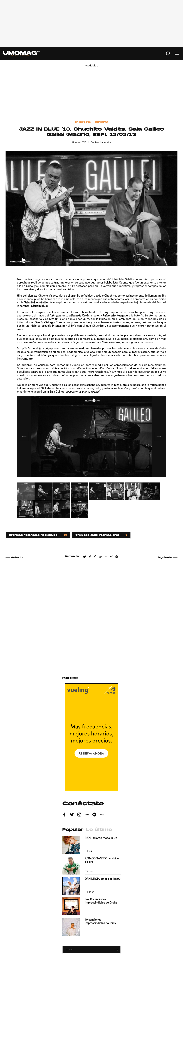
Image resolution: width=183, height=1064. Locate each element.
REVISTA (101, 122)
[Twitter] (72, 815)
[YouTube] (102, 815)
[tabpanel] (91, 436)
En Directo (83, 122)
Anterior (17, 557)
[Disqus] (92, 613)
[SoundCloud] (87, 815)
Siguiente (165, 557)
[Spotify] (94, 815)
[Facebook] (64, 815)
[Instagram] (79, 815)
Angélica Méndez (103, 142)
